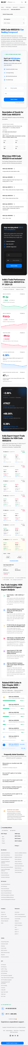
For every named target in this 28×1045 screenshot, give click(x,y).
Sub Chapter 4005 (5, 9)
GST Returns (3, 966)
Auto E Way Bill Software (6, 890)
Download (17, 912)
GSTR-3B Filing (4, 971)
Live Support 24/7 (6, 1004)
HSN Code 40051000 (8, 168)
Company (3, 908)
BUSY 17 (16, 929)
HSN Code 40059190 (8, 195)
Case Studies (17, 918)
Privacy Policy (22, 1030)
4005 (4, 136)
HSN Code (3, 994)
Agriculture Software (5, 852)
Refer (2, 923)
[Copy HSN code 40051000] (14, 169)
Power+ (3, 843)
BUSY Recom (18, 838)
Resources (17, 908)
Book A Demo (14, 99)
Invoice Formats (18, 923)
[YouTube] (12, 1035)
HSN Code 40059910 (8, 204)
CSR (4, 1030)
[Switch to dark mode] (22, 2)
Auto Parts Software (5, 855)
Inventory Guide (4, 943)
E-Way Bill (3, 989)
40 (3, 131)
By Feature (3, 881)
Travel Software (18, 872)
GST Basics (3, 964)
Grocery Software (18, 855)
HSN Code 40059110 (8, 187)
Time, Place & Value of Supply (7, 977)
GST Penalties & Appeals (6, 979)
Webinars (17, 920)
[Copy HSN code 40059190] (14, 196)
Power (3, 841)
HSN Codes (8, 7)
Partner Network (4, 920)
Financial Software (5, 888)
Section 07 (15, 7)
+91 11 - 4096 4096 (10, 1014)
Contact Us (3, 914)
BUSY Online (17, 836)
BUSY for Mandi (18, 841)
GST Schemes (4, 973)
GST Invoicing (4, 985)
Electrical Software (5, 865)
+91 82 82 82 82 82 (10, 1008)
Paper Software (18, 861)
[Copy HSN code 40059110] (14, 187)
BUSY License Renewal (19, 914)
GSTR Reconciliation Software (7, 895)
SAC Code (3, 996)
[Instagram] (17, 1035)
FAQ (16, 927)
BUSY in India (4, 916)
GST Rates (3, 983)
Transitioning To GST (5, 982)
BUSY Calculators (18, 925)
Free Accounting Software (20, 916)
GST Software (4, 886)
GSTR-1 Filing (4, 969)
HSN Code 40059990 (8, 215)
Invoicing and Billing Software (7, 897)
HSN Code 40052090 (8, 177)
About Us (3, 912)
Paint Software (18, 859)
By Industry (3, 849)
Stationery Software (19, 870)
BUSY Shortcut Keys (5, 952)
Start (3, 836)
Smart (3, 838)
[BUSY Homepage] (8, 2)
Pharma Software (18, 863)
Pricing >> (17, 845)
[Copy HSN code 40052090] (14, 177)
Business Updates (5, 956)
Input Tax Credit (4, 992)
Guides (2, 938)
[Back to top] (25, 1043)
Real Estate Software (19, 865)
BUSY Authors (4, 950)
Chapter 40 (22, 7)
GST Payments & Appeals (6, 975)
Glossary (3, 946)
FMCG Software (4, 872)
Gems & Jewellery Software (20, 852)
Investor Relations (9, 1030)
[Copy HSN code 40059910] (14, 204)
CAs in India (3, 948)
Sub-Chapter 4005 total (8, 564)
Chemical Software (5, 859)
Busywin (3, 954)
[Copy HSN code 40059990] (14, 216)
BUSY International (5, 918)
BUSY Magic (4, 833)
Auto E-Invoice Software (6, 893)
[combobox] (14, 23)
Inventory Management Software (8, 899)
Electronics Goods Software (7, 867)
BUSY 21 (16, 933)
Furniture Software (5, 875)
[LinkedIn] (10, 1035)
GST (2, 961)
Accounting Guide (5, 941)
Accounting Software (7, 827)
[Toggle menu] (25, 2)
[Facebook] (15, 1035)
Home (2, 7)
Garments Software (5, 877)
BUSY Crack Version (14, 1032)
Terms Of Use (16, 1030)
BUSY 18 (16, 931)
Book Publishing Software (6, 857)
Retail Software (18, 868)
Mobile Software (18, 857)
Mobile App (17, 833)
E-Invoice (3, 987)
